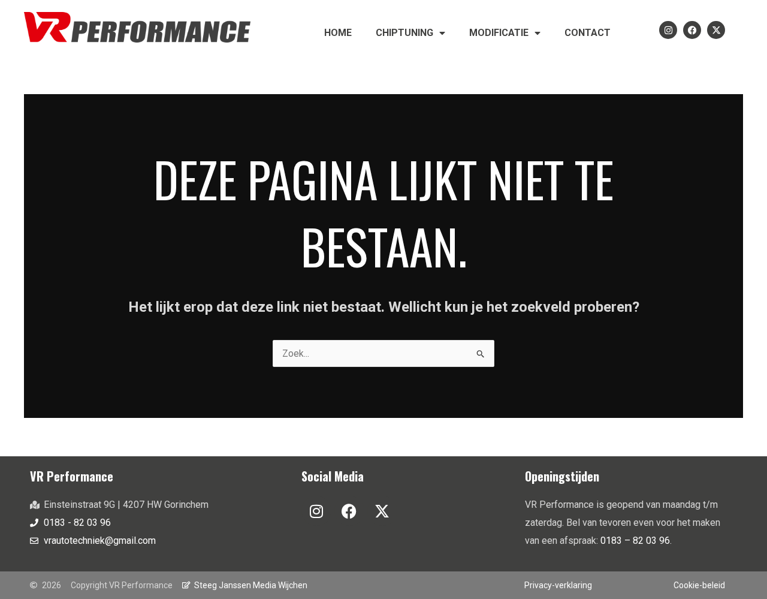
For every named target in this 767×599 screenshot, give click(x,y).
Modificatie (499, 32)
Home (338, 32)
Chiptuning (404, 32)
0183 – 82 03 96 (635, 540)
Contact (587, 32)
